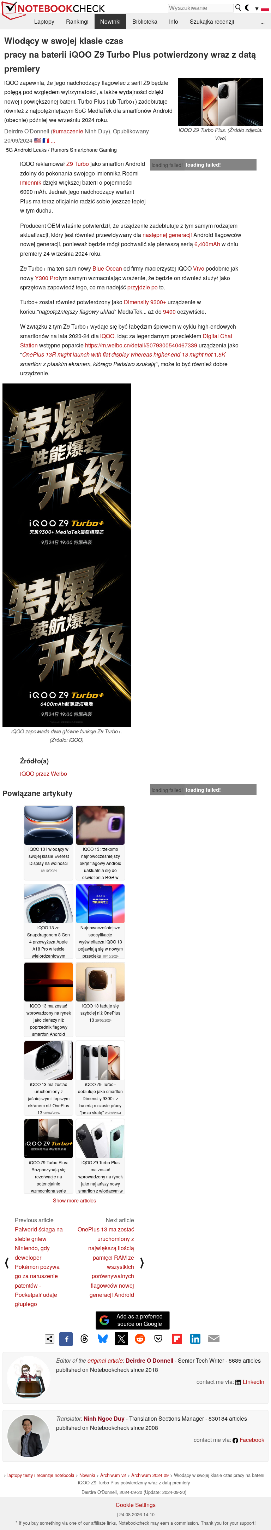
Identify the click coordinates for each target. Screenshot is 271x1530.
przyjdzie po (142, 287)
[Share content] (49, 1339)
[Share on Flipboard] (176, 1338)
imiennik (30, 182)
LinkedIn (252, 1382)
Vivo (198, 268)
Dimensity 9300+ (145, 302)
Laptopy (44, 21)
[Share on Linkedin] (195, 1338)
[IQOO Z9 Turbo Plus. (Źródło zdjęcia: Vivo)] (220, 102)
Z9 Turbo (77, 164)
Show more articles (74, 1200)
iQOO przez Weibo (43, 773)
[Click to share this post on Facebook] (66, 1339)
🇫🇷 (45, 140)
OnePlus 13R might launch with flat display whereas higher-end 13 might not (117, 354)
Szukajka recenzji (212, 21)
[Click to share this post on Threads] (84, 1339)
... (262, 21)
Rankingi (77, 21)
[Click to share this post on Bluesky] (102, 1339)
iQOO (107, 336)
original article (105, 1360)
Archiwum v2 (113, 1475)
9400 (169, 311)
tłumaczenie (68, 131)
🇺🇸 (37, 140)
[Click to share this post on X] (121, 1338)
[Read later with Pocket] (158, 1338)
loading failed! (167, 164)
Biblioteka (144, 21)
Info (173, 21)
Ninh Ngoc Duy (104, 1418)
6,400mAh (207, 244)
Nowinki (110, 21)
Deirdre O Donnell (149, 1360)
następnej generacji (167, 235)
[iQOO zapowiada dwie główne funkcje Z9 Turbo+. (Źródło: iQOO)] (66, 641)
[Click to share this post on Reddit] (139, 1338)
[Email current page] (214, 1339)
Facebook (251, 1440)
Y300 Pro (47, 278)
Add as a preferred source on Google (139, 1320)
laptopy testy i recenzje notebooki (40, 1475)
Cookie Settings (136, 1505)
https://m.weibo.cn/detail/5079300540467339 (141, 345)
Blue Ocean (107, 268)
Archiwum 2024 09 (150, 1475)
